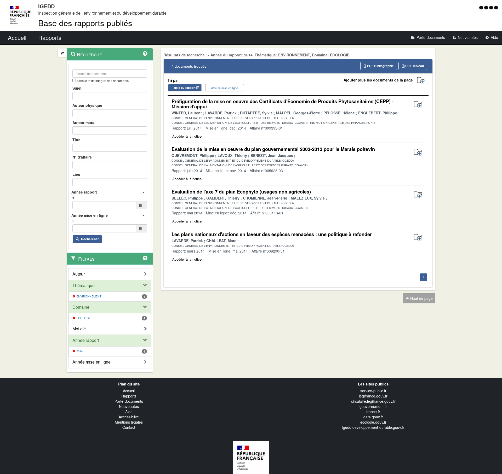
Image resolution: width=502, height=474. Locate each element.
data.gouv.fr (373, 416)
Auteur (78, 274)
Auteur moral (83, 122)
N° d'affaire (82, 157)
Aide (129, 411)
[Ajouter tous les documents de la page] (421, 80)
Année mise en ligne (91, 362)
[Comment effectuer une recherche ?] (145, 53)
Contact (128, 427)
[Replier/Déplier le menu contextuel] (62, 53)
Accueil (129, 390)
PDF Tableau (414, 65)
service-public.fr (373, 390)
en (74, 197)
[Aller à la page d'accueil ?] (496, 7)
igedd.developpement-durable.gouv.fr (373, 427)
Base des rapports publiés (85, 23)
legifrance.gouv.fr (373, 396)
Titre (76, 139)
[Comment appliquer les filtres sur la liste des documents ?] (145, 258)
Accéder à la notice (187, 136)
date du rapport (185, 88)
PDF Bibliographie (380, 65)
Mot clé (79, 329)
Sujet (77, 88)
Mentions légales (129, 422)
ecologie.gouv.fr (373, 422)
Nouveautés (129, 406)
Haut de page (421, 298)
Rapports (128, 396)
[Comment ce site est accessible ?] (481, 7)
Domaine (80, 307)
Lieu (76, 174)
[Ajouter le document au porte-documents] (418, 104)
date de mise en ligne (224, 88)
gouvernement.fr (373, 406)
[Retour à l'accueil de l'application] (251, 457)
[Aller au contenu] (486, 7)
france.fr (373, 411)
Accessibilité (129, 416)
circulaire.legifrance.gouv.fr (373, 401)
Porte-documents (129, 401)
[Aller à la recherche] (491, 7)
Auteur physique (87, 105)
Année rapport (85, 340)
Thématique (83, 285)
